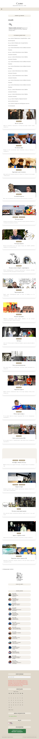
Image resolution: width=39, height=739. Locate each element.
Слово (19, 3)
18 (13, 702)
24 (11, 704)
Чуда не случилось (19, 123)
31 (11, 707)
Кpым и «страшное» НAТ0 (19, 535)
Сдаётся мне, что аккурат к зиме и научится (16, 643)
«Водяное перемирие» (19, 316)
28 (20, 704)
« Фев (9, 709)
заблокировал (17, 731)
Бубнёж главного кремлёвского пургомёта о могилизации (16, 662)
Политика (19, 121)
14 (20, 700)
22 (22, 702)
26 (15, 704)
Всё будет (19, 340)
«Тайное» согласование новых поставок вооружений (16, 624)
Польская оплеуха (19, 219)
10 (11, 700)
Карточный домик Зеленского (19, 172)
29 (22, 704)
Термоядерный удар (19, 292)
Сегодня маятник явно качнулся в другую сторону (16, 648)
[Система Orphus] (10, 25)
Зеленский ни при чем (19, 196)
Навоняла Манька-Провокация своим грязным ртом (15, 614)
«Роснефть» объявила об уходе (19, 462)
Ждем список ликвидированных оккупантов (15, 595)
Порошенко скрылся (19, 389)
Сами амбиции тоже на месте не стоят (16, 638)
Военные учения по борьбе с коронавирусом (19, 268)
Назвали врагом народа (19, 413)
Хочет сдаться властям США (19, 438)
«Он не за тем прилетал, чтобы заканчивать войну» (16, 628)
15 (22, 700)
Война (18, 533)
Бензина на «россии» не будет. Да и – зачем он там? (16, 605)
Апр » (12, 709)
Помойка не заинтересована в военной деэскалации (16, 609)
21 (20, 702)
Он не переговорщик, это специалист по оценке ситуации (16, 657)
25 (13, 704)
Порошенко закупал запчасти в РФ (19, 558)
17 (11, 702)
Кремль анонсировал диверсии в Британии (15, 652)
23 (9, 704)
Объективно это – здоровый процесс (15, 619)
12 (15, 700)
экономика (22, 460)
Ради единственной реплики (19, 365)
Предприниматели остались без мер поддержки (15, 600)
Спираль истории (19, 486)
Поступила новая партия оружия (19, 511)
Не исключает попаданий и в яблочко (16, 633)
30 (9, 707)
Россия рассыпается (19, 243)
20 (18, 702)
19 (15, 702)
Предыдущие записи (8, 569)
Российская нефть (19, 147)
